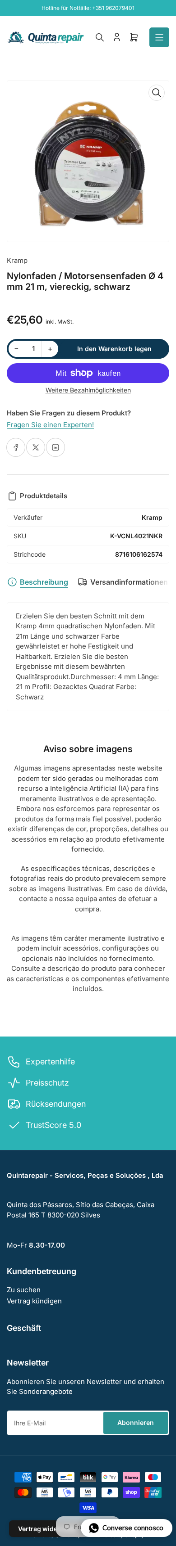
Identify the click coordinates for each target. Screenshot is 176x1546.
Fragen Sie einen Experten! (50, 424)
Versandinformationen (129, 581)
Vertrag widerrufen (47, 1528)
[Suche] (100, 37)
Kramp (17, 260)
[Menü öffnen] (159, 37)
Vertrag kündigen (34, 1301)
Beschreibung (44, 581)
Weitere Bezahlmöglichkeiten (88, 390)
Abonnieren (135, 1422)
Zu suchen (24, 1289)
